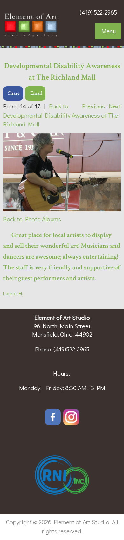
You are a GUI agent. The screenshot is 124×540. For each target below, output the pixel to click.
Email (36, 93)
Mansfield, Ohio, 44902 (62, 334)
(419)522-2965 (71, 349)
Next (115, 106)
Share (14, 93)
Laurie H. (13, 293)
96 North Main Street (62, 326)
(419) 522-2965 (98, 12)
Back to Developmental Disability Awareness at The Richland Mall (60, 115)
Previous (93, 106)
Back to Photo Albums (32, 219)
